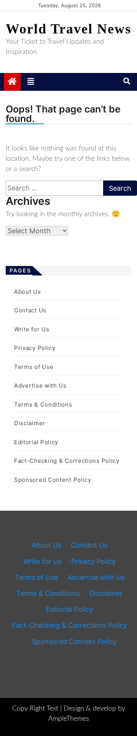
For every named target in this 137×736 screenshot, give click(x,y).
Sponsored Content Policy (52, 479)
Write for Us (31, 329)
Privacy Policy (35, 347)
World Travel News (68, 28)
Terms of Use (33, 366)
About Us (27, 291)
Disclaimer (29, 423)
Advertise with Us (40, 385)
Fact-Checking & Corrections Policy (66, 460)
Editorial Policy (36, 442)
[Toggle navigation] (30, 81)
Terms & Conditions (43, 404)
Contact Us (30, 310)
